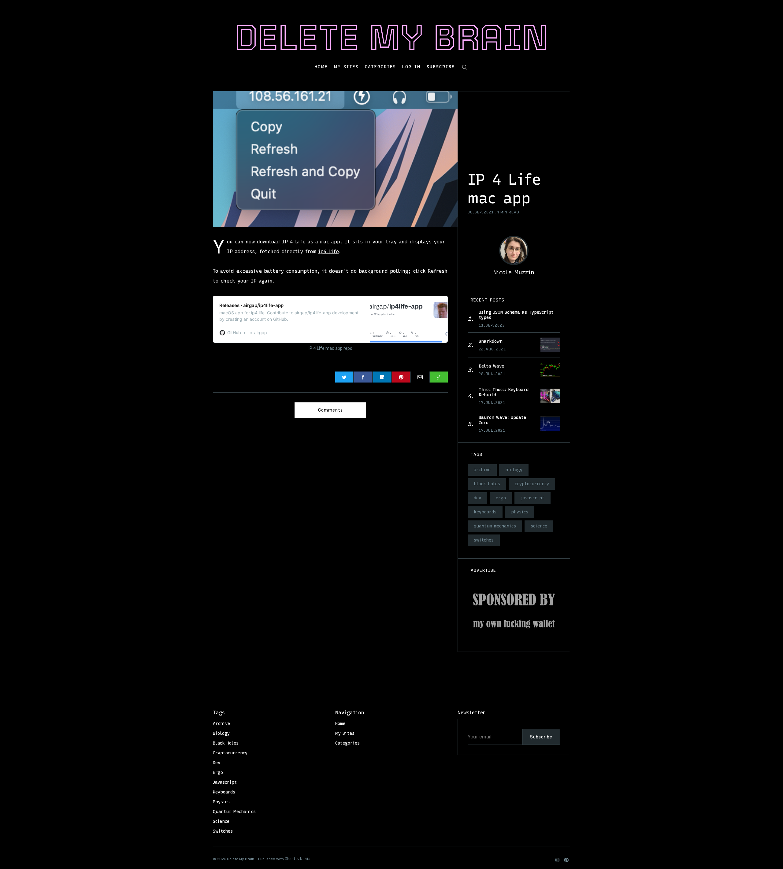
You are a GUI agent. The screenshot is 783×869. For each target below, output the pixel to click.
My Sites (346, 67)
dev (477, 498)
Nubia (305, 859)
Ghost (290, 859)
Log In (411, 66)
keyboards (485, 512)
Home (321, 67)
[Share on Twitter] (344, 377)
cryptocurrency (532, 483)
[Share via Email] (420, 377)
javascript (532, 498)
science (539, 526)
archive (482, 469)
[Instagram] (557, 860)
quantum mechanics (495, 526)
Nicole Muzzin (513, 272)
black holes (487, 483)
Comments (330, 410)
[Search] (464, 66)
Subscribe (441, 66)
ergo (501, 498)
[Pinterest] (566, 860)
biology (513, 469)
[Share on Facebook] (363, 377)
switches (484, 540)
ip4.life (328, 251)
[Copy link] (439, 377)
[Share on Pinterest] (401, 377)
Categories (380, 67)
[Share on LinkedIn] (382, 377)
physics (519, 512)
